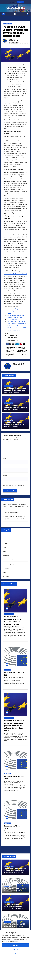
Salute (4, 572)
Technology (6, 576)
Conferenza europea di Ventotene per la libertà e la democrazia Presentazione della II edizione (14, 425)
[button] (25, 14)
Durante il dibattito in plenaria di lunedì (15, 274)
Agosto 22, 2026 (10, 677)
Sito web (5, 475)
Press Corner (6, 568)
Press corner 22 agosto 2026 (10, 512)
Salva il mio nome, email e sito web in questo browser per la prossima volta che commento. (14, 486)
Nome (4, 458)
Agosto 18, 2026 (10, 831)
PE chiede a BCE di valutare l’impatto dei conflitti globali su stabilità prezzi (20, 351)
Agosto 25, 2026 (10, 629)
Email (4, 467)
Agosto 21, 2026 (10, 733)
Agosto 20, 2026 (10, 781)
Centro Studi (6, 534)
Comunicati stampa (7, 23)
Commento (6, 441)
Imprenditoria (6, 551)
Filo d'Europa (6, 547)
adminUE (12, 39)
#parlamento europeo (14, 43)
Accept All (15, 945)
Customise (15, 949)
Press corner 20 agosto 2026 (10, 524)
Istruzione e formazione (9, 559)
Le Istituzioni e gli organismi (10, 564)
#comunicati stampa (13, 42)
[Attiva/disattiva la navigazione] (14, 14)
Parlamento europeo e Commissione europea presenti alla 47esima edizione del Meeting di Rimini (15, 408)
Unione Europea (15, 7)
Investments (6, 555)
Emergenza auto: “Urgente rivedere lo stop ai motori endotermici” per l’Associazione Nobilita (10, 352)
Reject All (15, 953)
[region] (15, 943)
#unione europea (24, 43)
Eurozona (5, 543)
